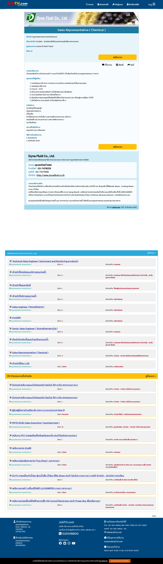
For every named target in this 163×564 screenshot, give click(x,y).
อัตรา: (60, 264)
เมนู (150, 4)
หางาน (90, 4)
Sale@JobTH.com (114, 532)
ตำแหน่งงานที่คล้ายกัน (21, 376)
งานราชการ (19, 529)
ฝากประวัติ (103, 4)
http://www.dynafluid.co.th (51, 175)
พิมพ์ (121, 64)
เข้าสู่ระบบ (118, 4)
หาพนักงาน (19, 543)
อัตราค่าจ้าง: (113, 264)
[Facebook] (60, 543)
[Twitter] (64, 543)
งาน (29, 527)
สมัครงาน (117, 57)
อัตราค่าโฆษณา (20, 545)
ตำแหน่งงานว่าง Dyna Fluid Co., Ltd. (22, 253)
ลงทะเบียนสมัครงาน (22, 524)
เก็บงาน (108, 64)
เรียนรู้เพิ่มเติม (103, 561)
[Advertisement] (81, 230)
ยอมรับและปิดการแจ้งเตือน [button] (120, 561)
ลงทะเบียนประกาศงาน (23, 540)
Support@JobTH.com (113, 541)
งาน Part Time (20, 531)
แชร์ (132, 64)
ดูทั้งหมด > (151, 252)
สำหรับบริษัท (133, 4)
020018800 (70, 533)
